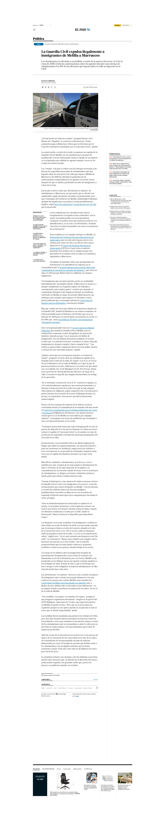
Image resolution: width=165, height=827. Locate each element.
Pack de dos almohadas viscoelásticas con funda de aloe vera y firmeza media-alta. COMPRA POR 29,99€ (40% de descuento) (108, 788)
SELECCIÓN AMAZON (48, 769)
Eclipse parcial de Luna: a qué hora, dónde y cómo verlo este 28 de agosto (120, 207)
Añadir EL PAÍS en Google (91, 87)
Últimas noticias (114, 153)
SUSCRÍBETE (117, 25)
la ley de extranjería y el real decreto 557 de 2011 (75, 204)
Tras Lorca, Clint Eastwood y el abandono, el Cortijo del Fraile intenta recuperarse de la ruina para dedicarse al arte (121, 219)
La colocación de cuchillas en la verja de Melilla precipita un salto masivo (40, 227)
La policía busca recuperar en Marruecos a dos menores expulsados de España (39, 236)
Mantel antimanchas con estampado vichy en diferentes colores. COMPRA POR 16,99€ (124, 787)
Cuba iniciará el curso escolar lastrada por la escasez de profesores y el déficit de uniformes (120, 158)
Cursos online (67, 769)
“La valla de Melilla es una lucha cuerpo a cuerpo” (40, 254)
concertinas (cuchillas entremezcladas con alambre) (64, 583)
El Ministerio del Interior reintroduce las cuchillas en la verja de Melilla (39, 218)
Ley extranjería (78, 688)
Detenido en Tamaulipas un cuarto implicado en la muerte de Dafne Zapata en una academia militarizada (119, 174)
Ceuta (55, 688)
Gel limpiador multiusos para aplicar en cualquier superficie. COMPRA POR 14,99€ (90, 787)
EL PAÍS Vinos (88, 769)
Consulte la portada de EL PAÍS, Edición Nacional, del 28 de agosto (61, 44)
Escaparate (36, 769)
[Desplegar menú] (34, 29)
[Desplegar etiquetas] (97, 688)
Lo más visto (113, 195)
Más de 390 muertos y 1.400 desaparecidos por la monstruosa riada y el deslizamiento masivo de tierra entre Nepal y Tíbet (121, 201)
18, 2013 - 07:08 (50, 82)
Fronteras (70, 688)
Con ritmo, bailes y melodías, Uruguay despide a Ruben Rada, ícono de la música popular (120, 182)
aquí (77, 696)
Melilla (43, 688)
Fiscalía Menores (62, 688)
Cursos (59, 769)
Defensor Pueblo (87, 688)
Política (38, 39)
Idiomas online (77, 769)
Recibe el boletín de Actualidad (52, 675)
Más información (45, 696)
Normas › (96, 679)
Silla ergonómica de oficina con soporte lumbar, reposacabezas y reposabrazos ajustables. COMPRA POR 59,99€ (65, 793)
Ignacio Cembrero (48, 81)
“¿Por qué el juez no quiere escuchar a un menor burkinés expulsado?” (39, 245)
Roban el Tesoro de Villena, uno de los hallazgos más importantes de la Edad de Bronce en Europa (121, 213)
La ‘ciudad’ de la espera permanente (39, 260)
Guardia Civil (49, 688)
